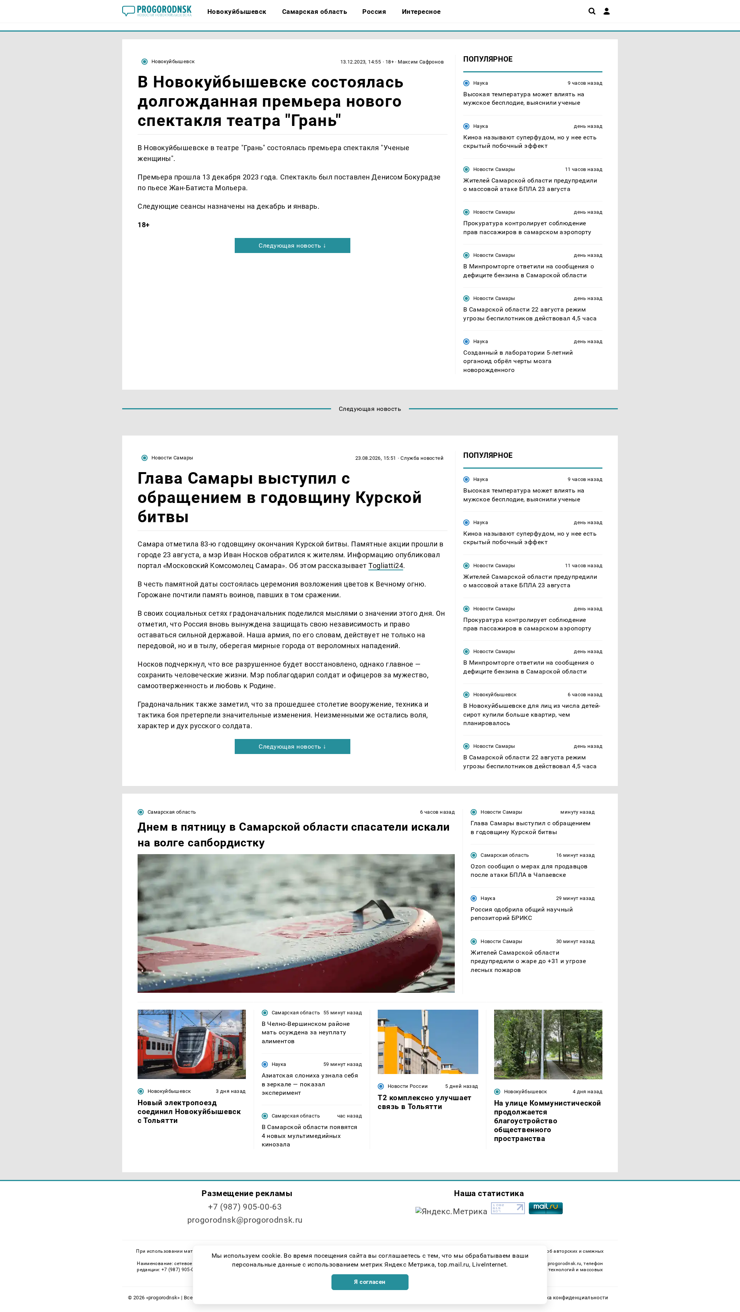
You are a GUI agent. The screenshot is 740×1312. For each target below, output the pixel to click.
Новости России (408, 1086)
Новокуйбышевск (173, 61)
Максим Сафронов (421, 62)
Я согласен (370, 1281)
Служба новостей (422, 458)
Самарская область (172, 812)
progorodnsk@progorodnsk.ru (245, 1220)
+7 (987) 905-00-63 (245, 1206)
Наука (480, 83)
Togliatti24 (385, 565)
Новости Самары (494, 169)
